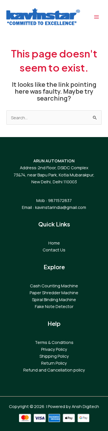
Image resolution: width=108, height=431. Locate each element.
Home (54, 243)
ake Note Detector (55, 306)
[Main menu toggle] (96, 17)
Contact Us (54, 250)
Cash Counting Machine (54, 285)
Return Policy (54, 363)
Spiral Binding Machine (54, 299)
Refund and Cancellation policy (54, 370)
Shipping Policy (54, 356)
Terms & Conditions (54, 342)
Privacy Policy (54, 349)
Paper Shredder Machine (54, 292)
